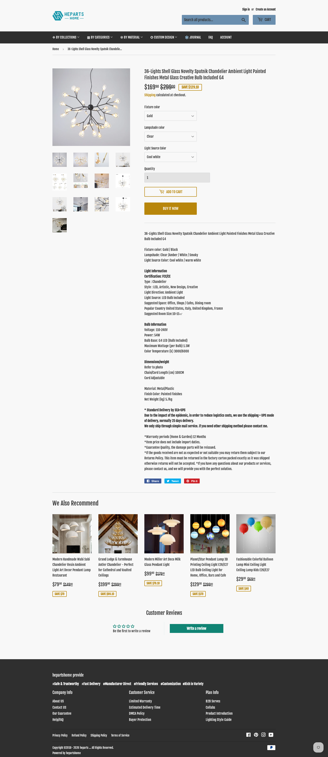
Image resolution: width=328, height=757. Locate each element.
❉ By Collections (64, 37)
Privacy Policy (60, 735)
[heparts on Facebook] (248, 735)
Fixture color (152, 107)
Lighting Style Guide (219, 720)
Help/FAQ (58, 720)
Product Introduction (219, 713)
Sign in (246, 9)
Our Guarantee (61, 713)
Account (226, 37)
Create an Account (266, 9)
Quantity (149, 169)
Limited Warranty (140, 701)
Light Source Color (155, 148)
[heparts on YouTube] (271, 735)
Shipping (150, 95)
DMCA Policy (137, 713)
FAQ (210, 37)
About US (58, 701)
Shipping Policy (99, 735)
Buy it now (170, 208)
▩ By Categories (98, 37)
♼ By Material (130, 37)
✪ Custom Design (162, 37)
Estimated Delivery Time (144, 707)
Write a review (196, 628)
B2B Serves (213, 701)
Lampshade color (154, 127)
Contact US (59, 707)
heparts (84, 747)
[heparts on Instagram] (263, 735)
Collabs (210, 707)
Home (55, 49)
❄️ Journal (193, 37)
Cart (267, 19)
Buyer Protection (140, 720)
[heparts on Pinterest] (256, 735)
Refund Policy (79, 735)
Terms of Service (120, 735)
